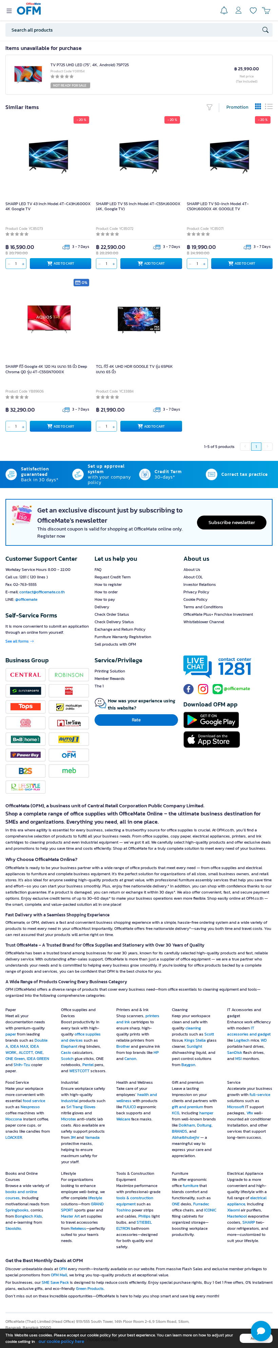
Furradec (201, 1204)
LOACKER (13, 1137)
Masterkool (237, 1216)
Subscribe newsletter (232, 522)
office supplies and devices (81, 1037)
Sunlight (194, 1046)
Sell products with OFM (115, 644)
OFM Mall (59, 1275)
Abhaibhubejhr (185, 1137)
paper (11, 1034)
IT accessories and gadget (249, 1031)
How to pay (105, 599)
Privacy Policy (196, 592)
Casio (66, 1052)
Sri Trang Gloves (81, 1107)
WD (264, 1040)
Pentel (88, 1065)
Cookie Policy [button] (195, 599)
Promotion (237, 107)
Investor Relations (199, 584)
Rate (136, 720)
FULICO (129, 1107)
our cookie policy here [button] (61, 1341)
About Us (191, 570)
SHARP (248, 1222)
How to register (108, 584)
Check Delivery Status (114, 622)
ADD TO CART (64, 263)
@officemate (26, 599)
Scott (209, 1034)
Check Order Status (112, 614)
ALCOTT (26, 1052)
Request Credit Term (113, 577)
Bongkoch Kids (28, 1216)
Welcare (123, 1119)
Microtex (68, 1119)
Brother (123, 1046)
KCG (175, 1113)
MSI (238, 1059)
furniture (190, 1186)
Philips (144, 1216)
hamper (206, 1113)
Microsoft (235, 1107)
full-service (260, 1095)
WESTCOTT (79, 1071)
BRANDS (179, 1131)
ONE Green (15, 1059)
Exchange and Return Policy (120, 629)
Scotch (67, 1059)
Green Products (90, 1289)
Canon (130, 1059)
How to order (106, 592)
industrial (69, 1101)
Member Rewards (110, 679)
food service (34, 1101)
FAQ (98, 570)
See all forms (17, 641)
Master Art (70, 1216)
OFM (63, 1269)
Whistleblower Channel (203, 622)
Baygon (188, 1065)
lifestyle (95, 1198)
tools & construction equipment (134, 1201)
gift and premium (187, 1107)
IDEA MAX (19, 1046)
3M (73, 1137)
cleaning (193, 1028)
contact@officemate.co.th (42, 592)
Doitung (204, 1125)
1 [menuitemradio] (256, 446)
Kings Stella (195, 1040)
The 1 (99, 686)
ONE (39, 1052)
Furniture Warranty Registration (123, 637)
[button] (261, 1331)
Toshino (123, 1210)
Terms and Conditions (203, 607)
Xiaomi (233, 1210)
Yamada (92, 1137)
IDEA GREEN (38, 1059)
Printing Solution (110, 671)
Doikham (187, 1125)
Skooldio (13, 1228)
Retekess (78, 1228)
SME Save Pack (55, 1282)
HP (156, 1052)
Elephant (69, 1046)
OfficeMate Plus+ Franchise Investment (218, 614)
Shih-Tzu (22, 1065)
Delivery (102, 607)
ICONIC (210, 1210)
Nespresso (30, 1107)
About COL (193, 577)
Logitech (242, 1040)
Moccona (13, 1119)
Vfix (249, 1113)
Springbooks (16, 1210)
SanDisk (234, 1052)
